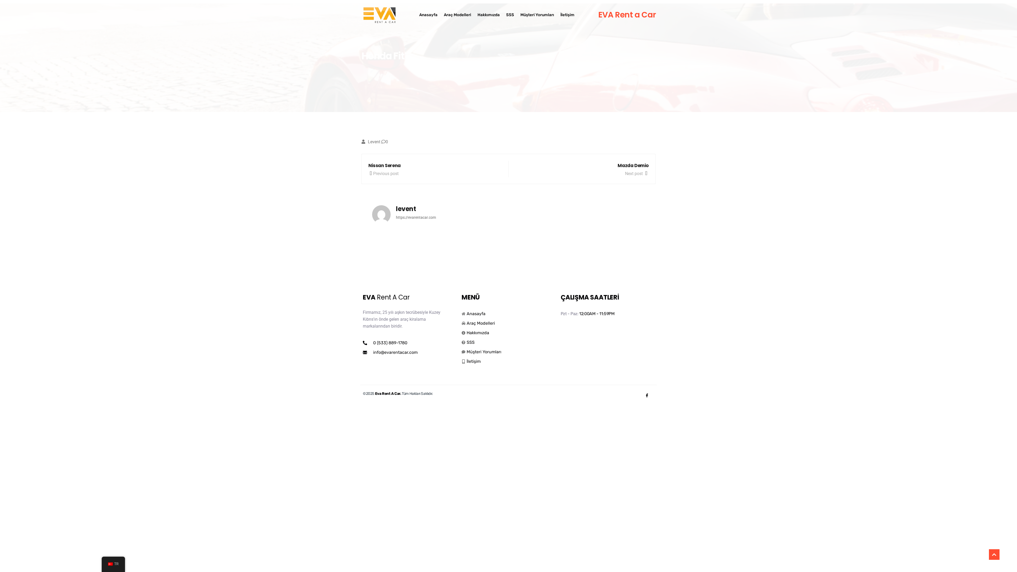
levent (374, 141)
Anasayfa (428, 14)
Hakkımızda (489, 14)
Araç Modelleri (457, 14)
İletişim (567, 14)
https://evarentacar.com (416, 217)
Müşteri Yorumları (537, 14)
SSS (510, 14)
